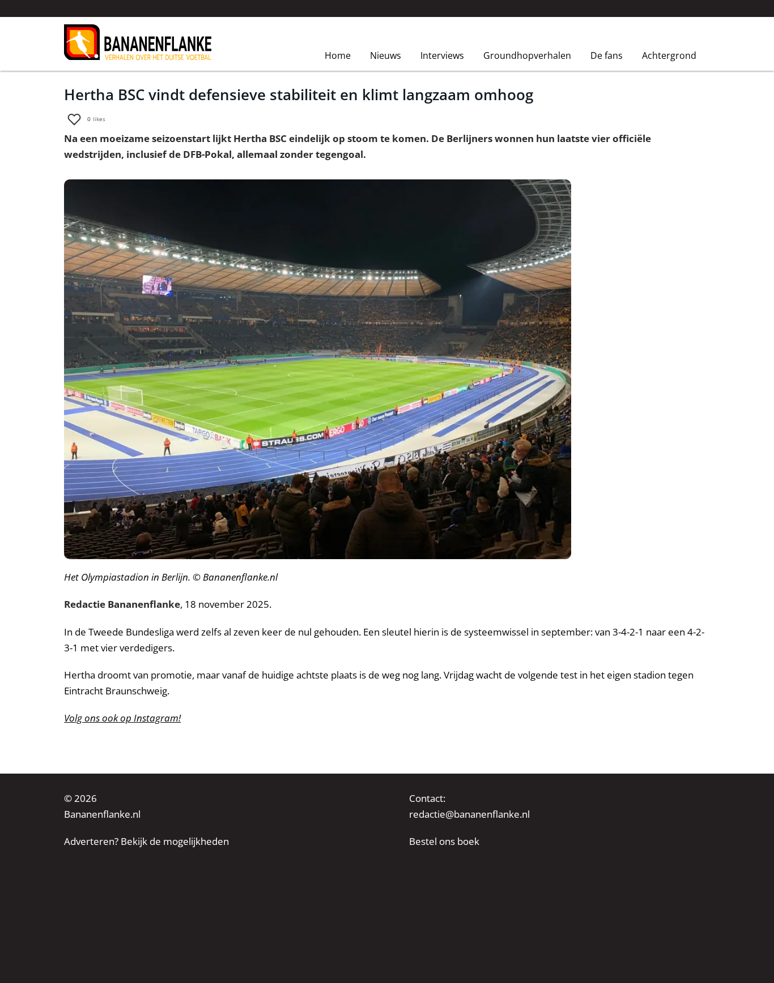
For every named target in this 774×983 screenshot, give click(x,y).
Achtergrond (669, 55)
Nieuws (385, 55)
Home (338, 55)
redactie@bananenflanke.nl (469, 814)
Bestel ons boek (444, 841)
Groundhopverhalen (527, 55)
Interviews (442, 55)
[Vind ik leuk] (74, 119)
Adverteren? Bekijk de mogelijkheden (146, 841)
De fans (606, 55)
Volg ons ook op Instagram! (122, 717)
